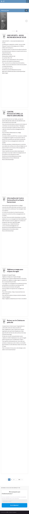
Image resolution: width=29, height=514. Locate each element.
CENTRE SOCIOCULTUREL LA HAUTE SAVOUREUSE (15, 114)
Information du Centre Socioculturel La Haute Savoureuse (15, 200)
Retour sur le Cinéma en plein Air (16, 321)
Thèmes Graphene (12, 512)
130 (19, 479)
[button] (2, 21)
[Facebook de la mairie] (3, 1)
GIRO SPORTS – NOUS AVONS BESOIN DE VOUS (16, 36)
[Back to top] (26, 511)
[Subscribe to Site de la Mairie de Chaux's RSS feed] (1, 1)
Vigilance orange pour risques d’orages (15, 270)
